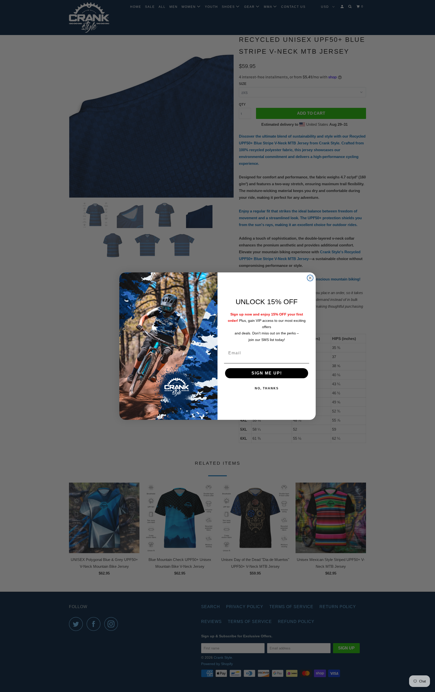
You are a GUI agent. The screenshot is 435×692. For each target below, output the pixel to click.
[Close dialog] (310, 278)
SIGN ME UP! (266, 373)
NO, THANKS (267, 388)
